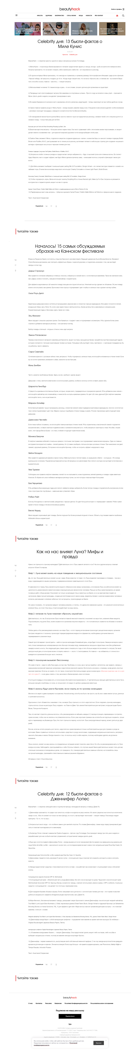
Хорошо (98, 1043)
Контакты (39, 1003)
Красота (40, 15)
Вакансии (58, 1003)
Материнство (59, 15)
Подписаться (70, 1016)
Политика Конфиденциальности (76, 1003)
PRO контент (99, 15)
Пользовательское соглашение (101, 1003)
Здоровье (49, 15)
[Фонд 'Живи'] (117, 15)
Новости (89, 15)
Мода (81, 15)
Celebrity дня (73, 54)
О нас (30, 1003)
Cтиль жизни (71, 15)
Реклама (48, 1003)
